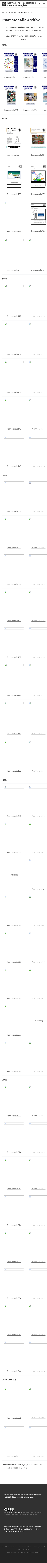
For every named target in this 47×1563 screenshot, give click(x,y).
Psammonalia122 (14, 771)
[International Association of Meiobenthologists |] (4, 3)
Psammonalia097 (14, 584)
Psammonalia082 (14, 1071)
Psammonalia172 (30, 77)
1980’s (20, 36)
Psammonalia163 (14, 231)
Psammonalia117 (14, 733)
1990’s (26, 36)
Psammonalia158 (14, 194)
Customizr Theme (34, 1552)
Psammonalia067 (14, 962)
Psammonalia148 (14, 466)
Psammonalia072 (14, 998)
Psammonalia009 (14, 1116)
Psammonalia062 (14, 925)
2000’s (33, 36)
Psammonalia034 (14, 1298)
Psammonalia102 (14, 620)
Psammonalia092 (14, 547)
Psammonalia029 (14, 1261)
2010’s (39, 36)
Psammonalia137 (14, 392)
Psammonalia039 (14, 1334)
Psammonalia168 (14, 270)
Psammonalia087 (14, 511)
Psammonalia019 (14, 1188)
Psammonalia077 (14, 1035)
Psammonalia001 (14, 1418)
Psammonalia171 (11, 77)
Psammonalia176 (30, 110)
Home (4, 12)
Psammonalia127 (14, 316)
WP (15, 1552)
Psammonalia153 (14, 155)
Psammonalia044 (14, 1371)
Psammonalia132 (14, 354)
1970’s (13, 36)
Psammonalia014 (14, 1152)
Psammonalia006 (14, 1456)
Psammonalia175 (11, 110)
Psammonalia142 (14, 429)
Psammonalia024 (14, 1225)
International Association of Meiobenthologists (25, 1547)
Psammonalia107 (14, 657)
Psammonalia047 (14, 816)
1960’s (7, 36)
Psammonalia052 (14, 852)
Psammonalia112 (14, 695)
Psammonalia (11, 12)
